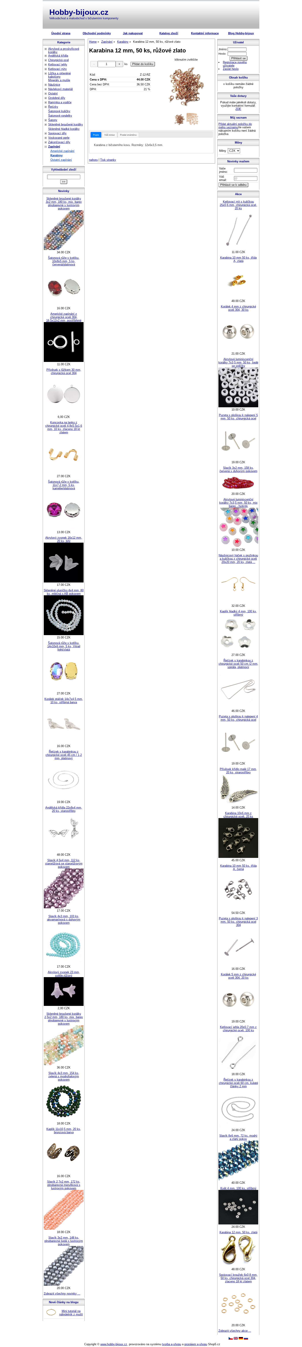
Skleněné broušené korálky (65, 124)
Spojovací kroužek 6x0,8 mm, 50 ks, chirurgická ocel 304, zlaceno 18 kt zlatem (238, 1278)
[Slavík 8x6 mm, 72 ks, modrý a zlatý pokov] (238, 1179)
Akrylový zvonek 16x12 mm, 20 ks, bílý (63, 539)
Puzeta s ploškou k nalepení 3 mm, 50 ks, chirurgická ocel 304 (238, 922)
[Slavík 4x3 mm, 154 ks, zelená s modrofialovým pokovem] (64, 1120)
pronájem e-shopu (195, 1344)
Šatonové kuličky (59, 111)
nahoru (93, 159)
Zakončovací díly (59, 142)
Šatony (52, 120)
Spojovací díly (57, 133)
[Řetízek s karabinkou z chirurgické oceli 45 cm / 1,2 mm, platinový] (64, 798)
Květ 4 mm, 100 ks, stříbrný (238, 1188)
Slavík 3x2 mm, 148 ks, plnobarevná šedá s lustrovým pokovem (63, 1241)
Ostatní (53, 93)
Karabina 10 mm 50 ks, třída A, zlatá (238, 259)
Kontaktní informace (205, 33)
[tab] (96, 135)
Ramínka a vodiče (59, 102)
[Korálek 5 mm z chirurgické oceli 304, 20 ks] (238, 1018)
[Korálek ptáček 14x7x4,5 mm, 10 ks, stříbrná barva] (64, 742)
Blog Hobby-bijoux (241, 33)
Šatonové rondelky (60, 115)
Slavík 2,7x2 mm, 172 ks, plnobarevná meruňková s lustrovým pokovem (63, 1185)
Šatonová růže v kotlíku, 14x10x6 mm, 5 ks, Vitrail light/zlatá (63, 646)
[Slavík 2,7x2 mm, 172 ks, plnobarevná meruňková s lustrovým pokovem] (64, 1228)
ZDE (238, 109)
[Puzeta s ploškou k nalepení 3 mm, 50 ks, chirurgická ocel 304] (238, 965)
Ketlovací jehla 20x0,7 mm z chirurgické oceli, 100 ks (238, 1028)
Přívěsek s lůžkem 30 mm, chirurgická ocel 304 (63, 371)
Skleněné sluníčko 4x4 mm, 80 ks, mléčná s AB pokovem (64, 592)
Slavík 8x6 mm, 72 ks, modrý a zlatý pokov (238, 1137)
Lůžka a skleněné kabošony (59, 75)
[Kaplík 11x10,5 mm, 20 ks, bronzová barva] (64, 1172)
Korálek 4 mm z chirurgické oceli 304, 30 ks (238, 308)
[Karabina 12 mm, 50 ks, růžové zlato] (186, 86)
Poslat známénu (128, 135)
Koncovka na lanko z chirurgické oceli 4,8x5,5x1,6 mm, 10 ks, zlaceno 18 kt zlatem (63, 427)
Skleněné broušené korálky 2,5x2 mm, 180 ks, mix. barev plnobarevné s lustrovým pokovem (63, 1018)
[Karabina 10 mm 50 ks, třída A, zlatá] (238, 297)
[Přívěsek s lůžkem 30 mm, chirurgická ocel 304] (64, 413)
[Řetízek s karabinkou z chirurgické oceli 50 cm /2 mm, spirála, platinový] (238, 707)
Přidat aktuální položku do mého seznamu (235, 125)
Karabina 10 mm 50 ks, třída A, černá (238, 867)
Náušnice (54, 84)
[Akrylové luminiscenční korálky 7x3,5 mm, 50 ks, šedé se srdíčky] (238, 406)
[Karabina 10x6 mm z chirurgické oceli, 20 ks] (238, 857)
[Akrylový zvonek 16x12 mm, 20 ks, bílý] (64, 581)
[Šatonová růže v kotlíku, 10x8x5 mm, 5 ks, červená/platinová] (64, 305)
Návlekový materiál (60, 89)
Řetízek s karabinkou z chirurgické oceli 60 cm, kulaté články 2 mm (238, 1083)
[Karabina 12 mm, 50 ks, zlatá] (238, 1266)
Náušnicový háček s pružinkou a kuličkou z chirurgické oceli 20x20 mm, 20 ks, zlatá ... (238, 559)
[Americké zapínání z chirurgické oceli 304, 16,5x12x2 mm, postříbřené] (64, 361)
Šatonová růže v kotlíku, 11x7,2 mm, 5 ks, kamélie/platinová (63, 485)
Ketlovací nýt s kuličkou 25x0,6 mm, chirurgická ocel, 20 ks (238, 205)
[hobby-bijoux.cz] (231, 1338)
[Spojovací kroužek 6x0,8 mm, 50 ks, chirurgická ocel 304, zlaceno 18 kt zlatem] (238, 1322)
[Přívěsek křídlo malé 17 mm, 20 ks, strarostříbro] (238, 804)
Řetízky (53, 106)
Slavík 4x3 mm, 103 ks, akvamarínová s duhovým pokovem (63, 919)
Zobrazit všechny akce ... (234, 1330)
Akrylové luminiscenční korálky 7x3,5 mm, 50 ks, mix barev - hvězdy (238, 503)
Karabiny (56, 155)
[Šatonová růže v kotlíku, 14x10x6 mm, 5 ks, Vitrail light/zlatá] (64, 690)
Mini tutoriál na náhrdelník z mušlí (71, 1312)
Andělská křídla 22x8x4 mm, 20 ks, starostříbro (63, 809)
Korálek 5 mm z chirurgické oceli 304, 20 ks (238, 976)
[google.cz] (236, 1338)
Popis (96, 135)
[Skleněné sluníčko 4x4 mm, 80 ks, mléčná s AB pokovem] (64, 634)
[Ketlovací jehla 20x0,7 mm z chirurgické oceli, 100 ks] (238, 1070)
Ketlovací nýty (57, 69)
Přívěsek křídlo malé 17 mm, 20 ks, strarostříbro (238, 770)
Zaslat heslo (231, 69)
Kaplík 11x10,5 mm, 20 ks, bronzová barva (63, 1130)
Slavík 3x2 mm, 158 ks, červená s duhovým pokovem (238, 469)
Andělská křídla (58, 55)
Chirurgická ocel (58, 60)
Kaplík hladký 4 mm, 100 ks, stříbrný (238, 613)
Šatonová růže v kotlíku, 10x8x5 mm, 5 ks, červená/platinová (63, 261)
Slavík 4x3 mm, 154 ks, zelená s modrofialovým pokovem (63, 1076)
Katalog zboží (168, 33)
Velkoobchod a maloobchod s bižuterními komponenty (84, 18)
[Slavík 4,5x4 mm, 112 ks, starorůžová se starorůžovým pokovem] (64, 907)
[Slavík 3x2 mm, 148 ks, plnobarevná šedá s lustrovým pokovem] (64, 1284)
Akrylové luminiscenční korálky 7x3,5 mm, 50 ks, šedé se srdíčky (238, 362)
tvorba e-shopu (171, 1344)
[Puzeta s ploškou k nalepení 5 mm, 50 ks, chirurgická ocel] (238, 459)
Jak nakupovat (133, 33)
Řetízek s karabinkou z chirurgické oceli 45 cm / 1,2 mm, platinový (64, 755)
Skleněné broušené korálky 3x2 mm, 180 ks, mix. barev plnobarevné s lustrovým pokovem (64, 203)
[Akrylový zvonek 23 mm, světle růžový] (64, 1005)
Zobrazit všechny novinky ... (62, 1293)
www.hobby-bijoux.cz (113, 1344)
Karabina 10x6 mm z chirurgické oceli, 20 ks (238, 814)
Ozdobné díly (56, 98)
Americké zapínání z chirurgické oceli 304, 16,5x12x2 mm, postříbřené (63, 317)
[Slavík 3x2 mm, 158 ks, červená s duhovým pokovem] (238, 490)
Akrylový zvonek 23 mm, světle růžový (64, 973)
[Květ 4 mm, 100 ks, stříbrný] (238, 1223)
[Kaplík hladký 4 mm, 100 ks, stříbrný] (238, 651)
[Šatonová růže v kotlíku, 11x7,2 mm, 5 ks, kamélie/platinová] (64, 528)
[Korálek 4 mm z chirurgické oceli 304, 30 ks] (238, 350)
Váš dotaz (109, 135)
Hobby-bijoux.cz (79, 12)
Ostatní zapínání (61, 159)
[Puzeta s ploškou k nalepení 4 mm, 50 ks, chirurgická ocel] (238, 760)
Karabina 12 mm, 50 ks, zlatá (238, 1232)
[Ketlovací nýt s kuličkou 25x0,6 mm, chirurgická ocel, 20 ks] (238, 248)
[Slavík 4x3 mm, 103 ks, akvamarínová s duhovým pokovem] (64, 963)
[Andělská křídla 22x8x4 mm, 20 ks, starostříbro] (64, 851)
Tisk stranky (108, 159)
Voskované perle (58, 137)
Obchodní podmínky (97, 33)
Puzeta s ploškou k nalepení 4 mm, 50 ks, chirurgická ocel (238, 718)
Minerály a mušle (59, 80)
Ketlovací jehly (57, 64)
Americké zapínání (62, 151)
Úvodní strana (60, 33)
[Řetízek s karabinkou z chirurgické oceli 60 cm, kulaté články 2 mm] (238, 1126)
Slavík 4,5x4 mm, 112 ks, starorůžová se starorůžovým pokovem (63, 864)
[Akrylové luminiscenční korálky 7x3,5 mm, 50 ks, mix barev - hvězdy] (238, 546)
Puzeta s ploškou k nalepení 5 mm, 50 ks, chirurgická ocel (238, 416)
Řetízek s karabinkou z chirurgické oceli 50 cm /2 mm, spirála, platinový (238, 664)
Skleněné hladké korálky (64, 129)
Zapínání (54, 146)
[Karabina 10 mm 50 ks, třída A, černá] (238, 909)
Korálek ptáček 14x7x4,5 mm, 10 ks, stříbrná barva (63, 700)
